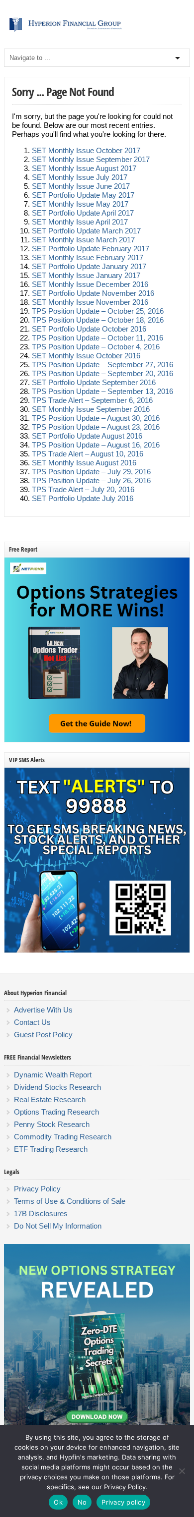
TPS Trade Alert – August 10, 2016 (87, 453)
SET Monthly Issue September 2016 (91, 409)
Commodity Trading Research (62, 1136)
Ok (58, 1502)
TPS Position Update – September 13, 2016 (102, 391)
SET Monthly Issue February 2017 (87, 257)
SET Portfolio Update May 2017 (83, 195)
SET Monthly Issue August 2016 (84, 462)
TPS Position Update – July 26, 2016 (91, 480)
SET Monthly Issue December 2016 (90, 284)
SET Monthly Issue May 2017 (80, 204)
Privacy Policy (37, 1188)
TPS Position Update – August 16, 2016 (96, 445)
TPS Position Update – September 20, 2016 (102, 373)
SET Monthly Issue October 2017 (86, 150)
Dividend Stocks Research (57, 1087)
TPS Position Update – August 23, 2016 (96, 427)
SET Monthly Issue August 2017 (84, 168)
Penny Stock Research (52, 1124)
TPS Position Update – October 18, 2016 (98, 320)
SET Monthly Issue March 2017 (83, 239)
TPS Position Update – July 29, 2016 (91, 471)
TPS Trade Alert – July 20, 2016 (83, 489)
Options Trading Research (56, 1112)
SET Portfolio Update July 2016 (82, 498)
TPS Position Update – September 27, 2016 (102, 364)
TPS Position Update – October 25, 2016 (98, 311)
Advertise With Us (43, 1010)
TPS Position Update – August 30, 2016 (96, 418)
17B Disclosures (41, 1213)
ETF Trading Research (51, 1149)
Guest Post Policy (43, 1034)
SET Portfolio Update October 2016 (89, 329)
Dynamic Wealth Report (53, 1074)
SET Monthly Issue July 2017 (79, 177)
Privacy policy (123, 1502)
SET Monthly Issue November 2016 (90, 302)
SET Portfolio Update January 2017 (89, 266)
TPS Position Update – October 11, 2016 (97, 338)
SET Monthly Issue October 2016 (86, 355)
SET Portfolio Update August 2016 (87, 436)
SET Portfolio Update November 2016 (93, 293)
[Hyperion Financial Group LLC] (97, 31)
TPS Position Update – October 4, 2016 (96, 346)
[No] (182, 1471)
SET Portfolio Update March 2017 (86, 230)
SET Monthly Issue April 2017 (80, 222)
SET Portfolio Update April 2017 (83, 213)
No (82, 1502)
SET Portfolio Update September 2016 (94, 382)
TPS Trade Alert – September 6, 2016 (92, 400)
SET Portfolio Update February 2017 (90, 248)
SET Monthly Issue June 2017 (81, 186)
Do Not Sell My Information (57, 1226)
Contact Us (32, 1022)
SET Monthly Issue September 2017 (91, 159)
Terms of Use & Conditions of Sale (69, 1201)
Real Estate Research (50, 1099)
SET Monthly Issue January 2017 (86, 275)
